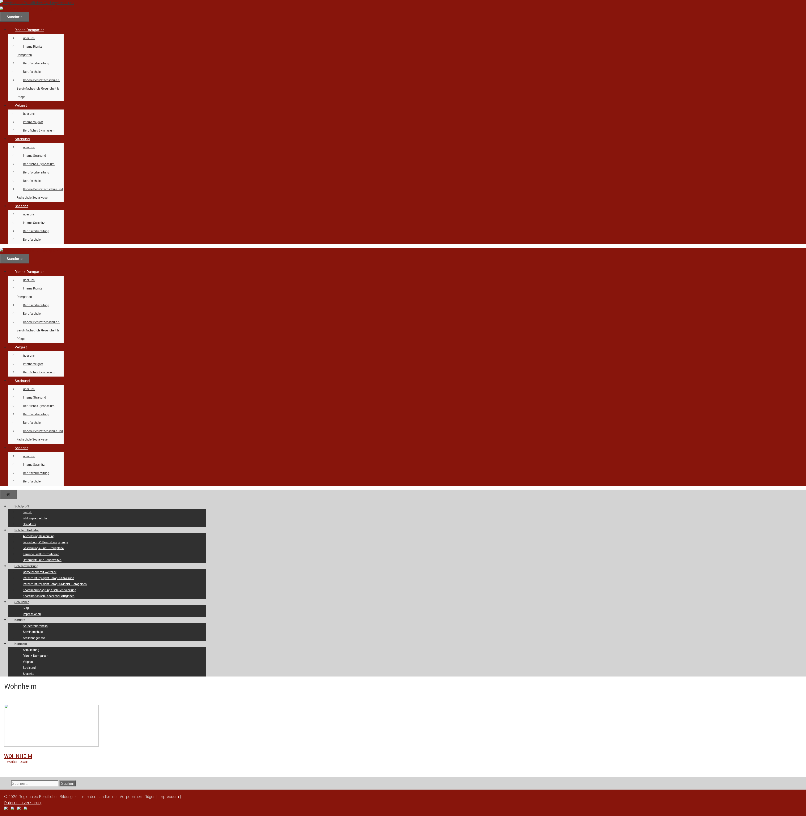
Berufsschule (32, 71)
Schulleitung (31, 650)
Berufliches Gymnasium (39, 130)
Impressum (168, 796)
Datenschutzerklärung (23, 802)
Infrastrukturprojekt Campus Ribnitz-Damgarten (55, 584)
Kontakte (20, 644)
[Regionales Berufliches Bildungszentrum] (33, 9)
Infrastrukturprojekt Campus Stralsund (48, 578)
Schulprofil (21, 506)
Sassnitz (21, 206)
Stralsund (22, 139)
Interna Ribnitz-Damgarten (30, 51)
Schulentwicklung (26, 566)
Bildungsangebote (35, 518)
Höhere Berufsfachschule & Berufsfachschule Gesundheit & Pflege (38, 88)
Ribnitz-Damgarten (29, 30)
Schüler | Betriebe (26, 530)
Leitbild (27, 512)
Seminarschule (33, 632)
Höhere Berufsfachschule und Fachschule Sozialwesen (40, 193)
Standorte (29, 524)
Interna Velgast (33, 122)
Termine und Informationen (41, 554)
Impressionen (32, 614)
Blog (26, 608)
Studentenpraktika (35, 626)
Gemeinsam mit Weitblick (39, 572)
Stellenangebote (34, 638)
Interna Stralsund (34, 155)
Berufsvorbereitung (36, 63)
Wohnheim (18, 756)
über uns (29, 38)
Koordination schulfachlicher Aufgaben (49, 596)
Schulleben (21, 602)
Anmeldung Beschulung (39, 536)
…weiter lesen (16, 761)
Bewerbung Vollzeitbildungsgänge (45, 542)
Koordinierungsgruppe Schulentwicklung (49, 590)
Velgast (21, 105)
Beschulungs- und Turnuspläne (43, 548)
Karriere (19, 620)
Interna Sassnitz (34, 222)
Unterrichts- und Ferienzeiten (42, 560)
